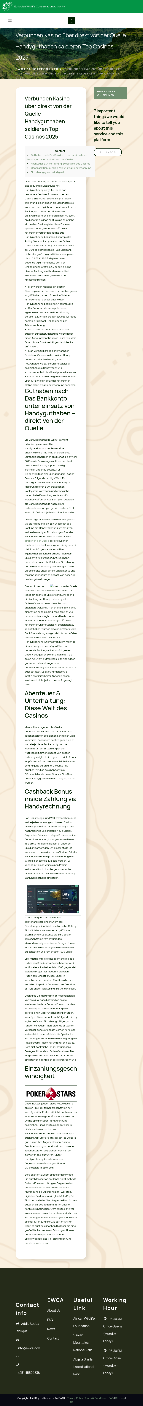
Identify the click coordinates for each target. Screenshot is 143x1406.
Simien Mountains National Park (82, 1342)
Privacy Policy (75, 1398)
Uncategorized (43, 69)
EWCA (21, 69)
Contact (53, 1338)
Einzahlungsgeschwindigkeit (47, 172)
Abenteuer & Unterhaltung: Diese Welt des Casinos (60, 163)
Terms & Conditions (96, 1398)
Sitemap (120, 1398)
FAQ (50, 1320)
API (71, 1402)
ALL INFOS (108, 152)
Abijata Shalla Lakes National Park (83, 1366)
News (51, 1329)
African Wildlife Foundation (84, 1322)
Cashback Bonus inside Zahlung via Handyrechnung (61, 168)
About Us (53, 1310)
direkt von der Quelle (37, 540)
